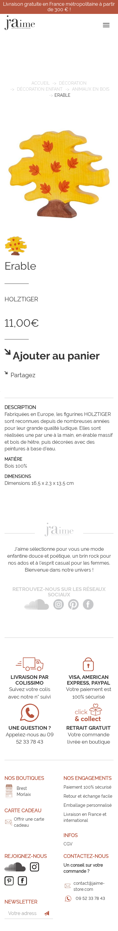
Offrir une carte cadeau (29, 822)
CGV (68, 844)
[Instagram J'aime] (36, 866)
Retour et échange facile (88, 796)
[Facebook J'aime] (24, 880)
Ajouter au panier (55, 356)
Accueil (40, 83)
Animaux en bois (91, 89)
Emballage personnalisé (88, 805)
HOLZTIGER (21, 299)
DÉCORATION (73, 83)
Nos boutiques (24, 778)
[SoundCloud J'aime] (17, 866)
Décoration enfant (40, 89)
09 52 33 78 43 (90, 898)
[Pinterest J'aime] (11, 880)
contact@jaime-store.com (89, 886)
